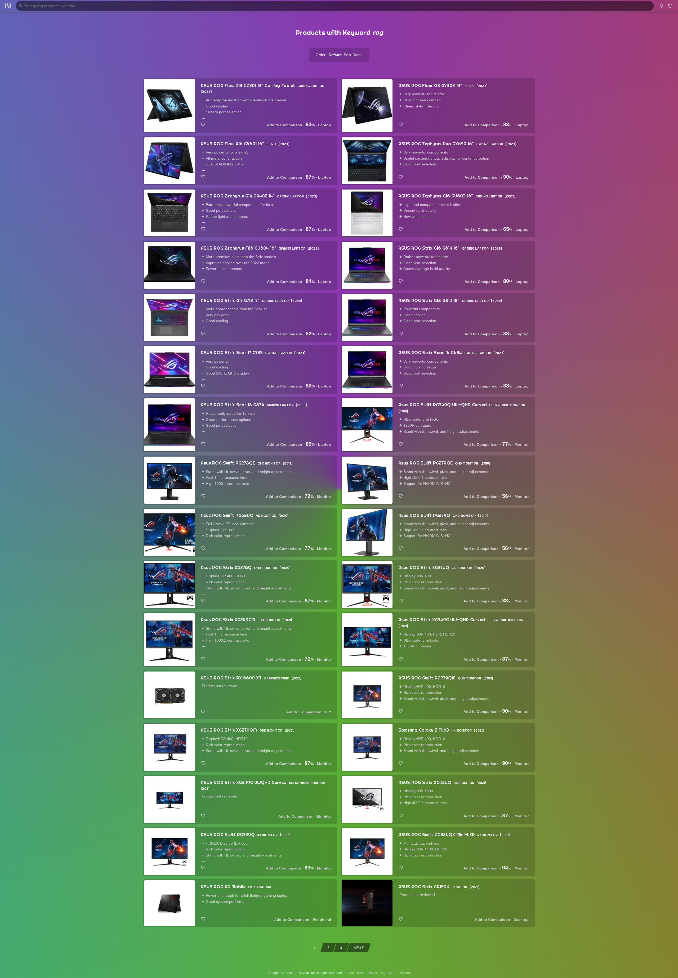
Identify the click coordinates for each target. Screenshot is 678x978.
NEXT (358, 947)
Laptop (324, 125)
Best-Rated (353, 55)
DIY (328, 712)
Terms (360, 973)
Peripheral (322, 919)
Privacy (373, 973)
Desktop (521, 919)
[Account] (670, 5)
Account (406, 973)
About (349, 973)
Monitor (522, 444)
